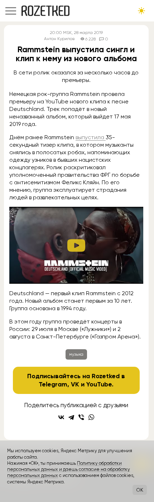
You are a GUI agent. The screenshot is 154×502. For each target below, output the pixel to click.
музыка (76, 354)
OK (139, 490)
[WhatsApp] (91, 417)
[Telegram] (71, 417)
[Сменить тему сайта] (141, 11)
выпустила (91, 137)
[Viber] (81, 417)
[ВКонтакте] (61, 417)
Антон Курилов (59, 38)
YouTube (99, 384)
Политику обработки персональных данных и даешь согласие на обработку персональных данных (68, 469)
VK (75, 384)
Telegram (53, 384)
